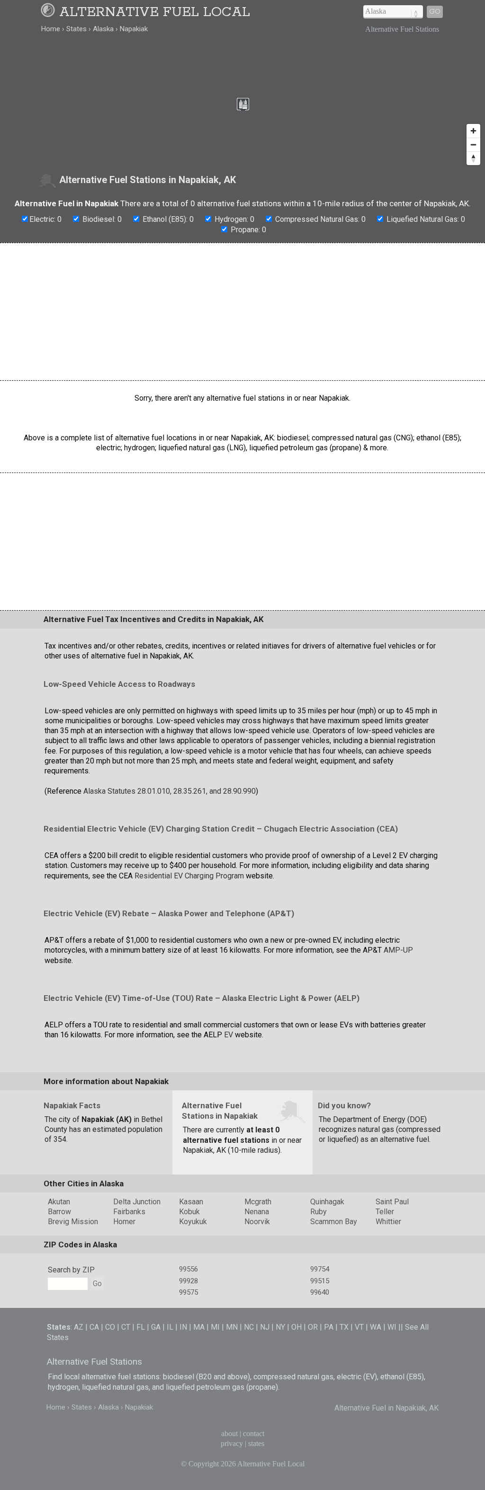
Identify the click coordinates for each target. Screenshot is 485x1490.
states (256, 1443)
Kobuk (189, 1211)
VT (359, 1327)
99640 (319, 1292)
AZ (78, 1327)
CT (125, 1327)
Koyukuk (193, 1221)
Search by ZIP (71, 1269)
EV (228, 1034)
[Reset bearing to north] (473, 158)
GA (156, 1327)
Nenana (256, 1211)
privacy (232, 1443)
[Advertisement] (242, 311)
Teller (385, 1211)
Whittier (388, 1221)
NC (249, 1327)
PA (328, 1327)
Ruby (318, 1211)
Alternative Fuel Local (154, 12)
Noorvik (257, 1221)
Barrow (59, 1211)
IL (170, 1327)
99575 (188, 1292)
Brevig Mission (73, 1221)
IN (183, 1327)
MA (199, 1327)
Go (434, 11)
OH (296, 1327)
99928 (188, 1281)
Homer (124, 1221)
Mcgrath (257, 1201)
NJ (264, 1327)
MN (232, 1327)
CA (94, 1327)
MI (215, 1327)
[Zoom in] (473, 131)
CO (110, 1327)
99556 (188, 1269)
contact (253, 1433)
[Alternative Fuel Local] (49, 12)
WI (391, 1327)
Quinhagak (327, 1201)
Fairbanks (129, 1211)
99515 (319, 1281)
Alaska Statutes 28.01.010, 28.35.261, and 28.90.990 (169, 791)
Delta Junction (137, 1201)
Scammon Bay (333, 1221)
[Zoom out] (473, 144)
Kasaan (191, 1201)
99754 (319, 1269)
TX (344, 1327)
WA (375, 1327)
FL (140, 1327)
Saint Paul (392, 1201)
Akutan (59, 1201)
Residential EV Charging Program (189, 875)
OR (313, 1327)
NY (280, 1327)
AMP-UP (398, 950)
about (229, 1433)
